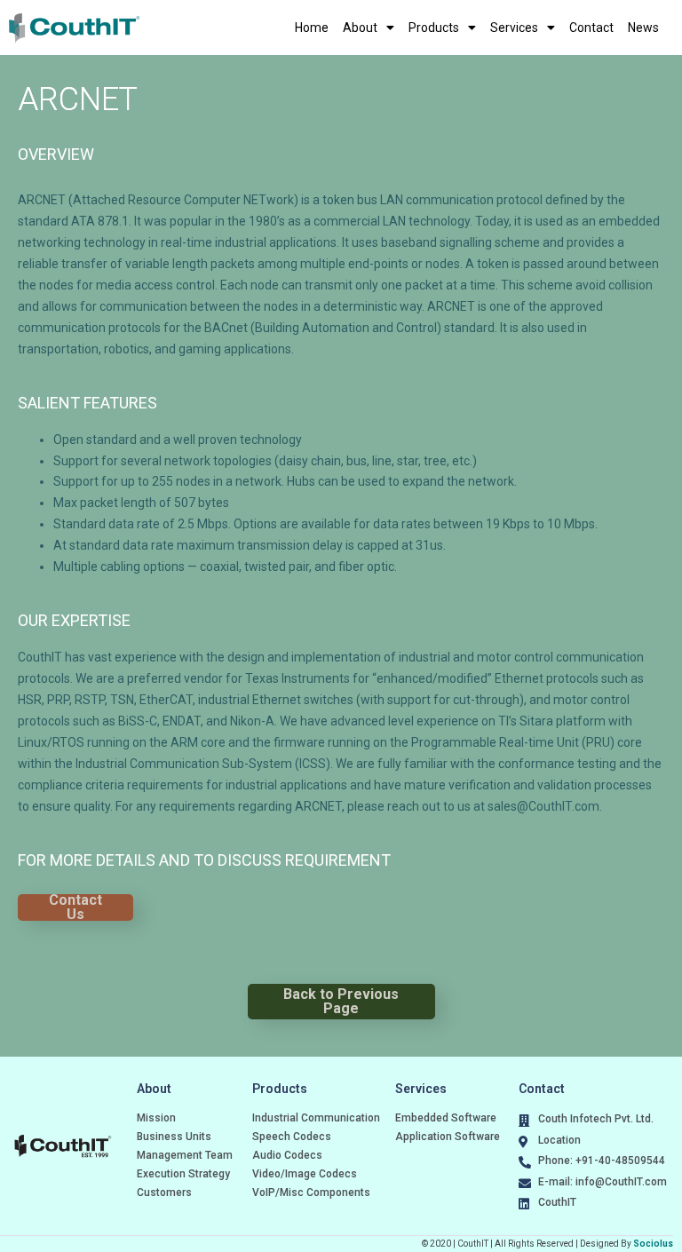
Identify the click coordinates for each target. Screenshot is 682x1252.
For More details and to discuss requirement (204, 860)
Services (514, 27)
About (360, 27)
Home (312, 27)
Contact (591, 27)
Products (433, 27)
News (643, 27)
